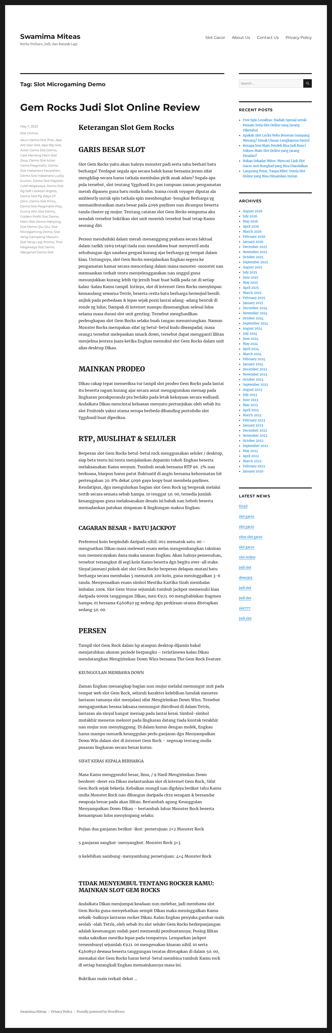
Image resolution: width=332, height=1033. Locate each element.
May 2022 (250, 451)
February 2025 (254, 298)
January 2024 (253, 364)
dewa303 (245, 578)
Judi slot (245, 618)
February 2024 (254, 359)
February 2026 (254, 237)
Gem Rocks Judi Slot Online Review (110, 107)
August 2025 (252, 267)
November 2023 (255, 374)
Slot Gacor (215, 37)
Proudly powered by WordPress (101, 1012)
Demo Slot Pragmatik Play (41, 206)
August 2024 (252, 328)
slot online (247, 557)
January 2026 (253, 242)
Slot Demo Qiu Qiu (35, 227)
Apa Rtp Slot (51, 145)
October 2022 (253, 441)
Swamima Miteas (50, 36)
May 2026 (250, 221)
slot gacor (246, 516)
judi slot (245, 567)
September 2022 (255, 446)
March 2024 (252, 354)
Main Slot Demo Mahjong (40, 221)
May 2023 (250, 405)
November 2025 (255, 252)
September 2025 (255, 262)
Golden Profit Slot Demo (39, 216)
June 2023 (250, 400)
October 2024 (253, 318)
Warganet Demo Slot (36, 252)
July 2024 (250, 334)
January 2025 (253, 303)
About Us (241, 37)
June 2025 (250, 277)
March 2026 (252, 232)
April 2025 (251, 288)
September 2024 (255, 323)
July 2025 (250, 272)
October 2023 (253, 379)
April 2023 (251, 410)
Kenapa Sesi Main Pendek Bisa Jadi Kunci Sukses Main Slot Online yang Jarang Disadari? (274, 151)
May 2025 (250, 283)
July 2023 (250, 395)
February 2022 (254, 466)
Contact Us (268, 37)
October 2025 (253, 257)
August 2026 (252, 211)
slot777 (245, 608)
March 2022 (252, 461)
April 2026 (251, 226)
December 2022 (255, 430)
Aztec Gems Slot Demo (38, 150)
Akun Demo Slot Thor (37, 140)
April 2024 (251, 349)
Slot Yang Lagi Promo (37, 242)
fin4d (243, 506)
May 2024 (250, 344)
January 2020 (253, 471)
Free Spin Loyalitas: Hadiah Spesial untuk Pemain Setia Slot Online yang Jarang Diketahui (274, 125)
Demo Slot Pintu (42, 201)
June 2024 (250, 339)
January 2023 (253, 425)
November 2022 (255, 436)
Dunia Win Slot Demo (37, 211)
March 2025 (252, 293)
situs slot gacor (250, 537)
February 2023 (254, 420)
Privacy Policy (299, 37)
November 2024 (255, 313)
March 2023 (252, 415)
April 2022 (251, 456)
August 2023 (252, 390)
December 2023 (255, 369)
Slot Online (29, 133)
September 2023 (255, 385)
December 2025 (255, 247)
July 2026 (250, 216)
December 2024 (255, 308)
